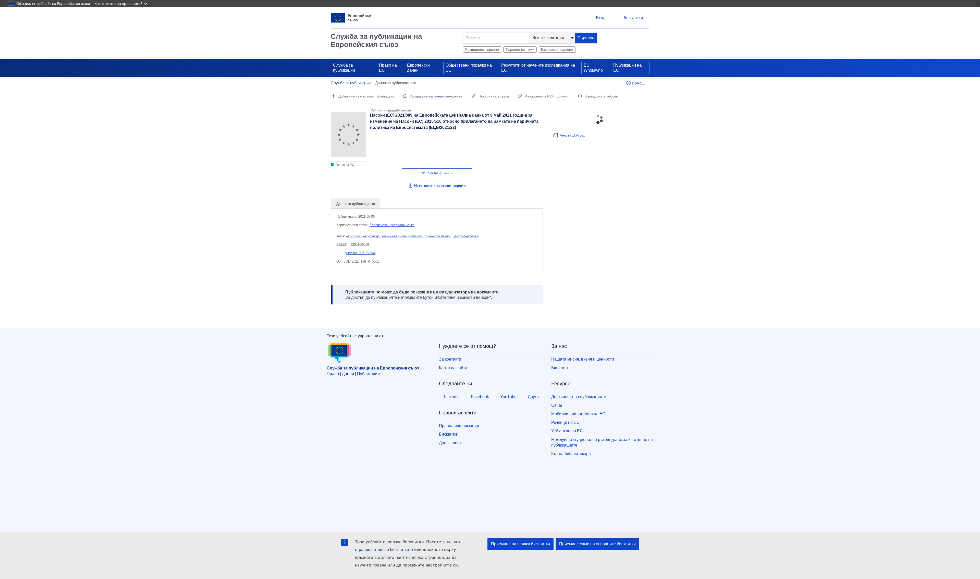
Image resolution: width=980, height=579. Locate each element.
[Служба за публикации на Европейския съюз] (351, 17)
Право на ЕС (388, 67)
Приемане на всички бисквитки (520, 544)
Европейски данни (418, 67)
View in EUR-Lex (572, 135)
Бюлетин (559, 368)
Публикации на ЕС (627, 67)
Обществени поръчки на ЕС (469, 67)
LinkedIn (452, 397)
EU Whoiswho (593, 67)
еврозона (353, 236)
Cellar (556, 405)
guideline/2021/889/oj (360, 253)
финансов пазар (438, 236)
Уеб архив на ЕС (567, 431)
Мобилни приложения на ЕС (578, 414)
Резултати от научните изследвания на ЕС (538, 67)
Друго (533, 397)
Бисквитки (448, 434)
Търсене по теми (520, 49)
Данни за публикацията (355, 204)
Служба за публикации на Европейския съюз (376, 40)
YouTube (508, 397)
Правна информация (459, 426)
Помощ (638, 83)
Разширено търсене (482, 49)
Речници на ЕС (565, 422)
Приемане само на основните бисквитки (597, 544)
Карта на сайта (453, 368)
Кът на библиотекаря (571, 453)
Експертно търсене (557, 49)
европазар (371, 236)
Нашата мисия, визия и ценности (582, 359)
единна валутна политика (402, 236)
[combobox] (496, 38)
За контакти (450, 359)
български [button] (633, 18)
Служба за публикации (344, 67)
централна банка (466, 236)
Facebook (480, 397)
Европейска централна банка (392, 225)
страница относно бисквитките (384, 549)
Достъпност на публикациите (578, 397)
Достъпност (450, 443)
